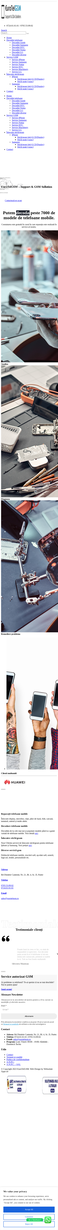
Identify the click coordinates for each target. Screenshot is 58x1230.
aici (36, 833)
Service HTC (17, 67)
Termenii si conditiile (11, 1024)
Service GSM (12, 57)
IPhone (15, 76)
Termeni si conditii (14, 1057)
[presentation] (2, 789)
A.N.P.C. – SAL (13, 1064)
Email (4, 1006)
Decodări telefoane (14, 40)
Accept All (29, 1209)
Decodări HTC (18, 47)
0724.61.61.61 (7, 888)
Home (9, 38)
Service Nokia (18, 64)
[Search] (28, 33)
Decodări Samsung (20, 45)
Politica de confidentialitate (17, 1059)
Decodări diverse (19, 55)
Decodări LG (17, 52)
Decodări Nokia (18, 50)
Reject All (29, 1224)
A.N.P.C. (10, 1062)
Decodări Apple (18, 42)
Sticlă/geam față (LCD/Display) (30, 79)
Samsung (16, 84)
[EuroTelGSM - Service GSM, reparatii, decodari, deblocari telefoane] (11, 21)
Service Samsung (19, 62)
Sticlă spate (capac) (25, 81)
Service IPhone (18, 59)
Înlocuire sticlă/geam (15, 74)
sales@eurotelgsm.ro (10, 898)
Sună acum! (6, 989)
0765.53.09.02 (7, 885)
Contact (9, 91)
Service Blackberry (20, 69)
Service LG (17, 72)
